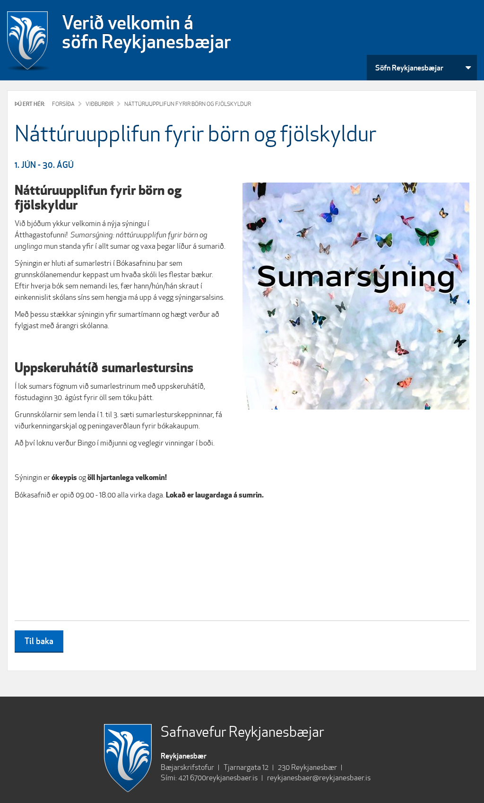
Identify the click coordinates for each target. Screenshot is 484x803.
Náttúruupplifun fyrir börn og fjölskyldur (187, 103)
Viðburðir (99, 103)
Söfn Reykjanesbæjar (409, 67)
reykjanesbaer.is (232, 778)
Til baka (39, 640)
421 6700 (192, 778)
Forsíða (63, 103)
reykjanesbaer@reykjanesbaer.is (319, 778)
